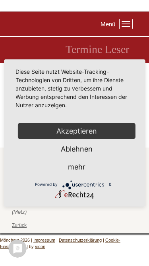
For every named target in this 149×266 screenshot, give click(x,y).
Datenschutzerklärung (80, 240)
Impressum (44, 240)
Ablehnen (77, 148)
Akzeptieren (76, 130)
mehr (76, 166)
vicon (40, 246)
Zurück (19, 225)
